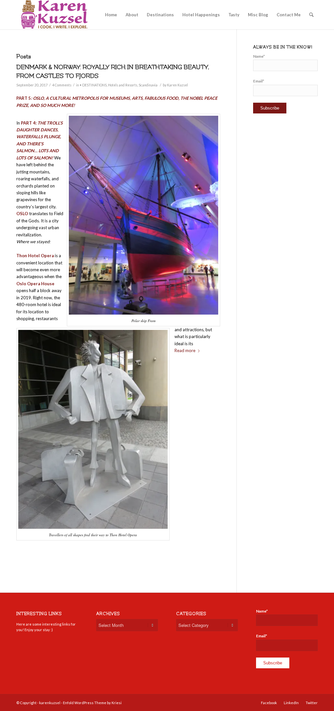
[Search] (311, 14)
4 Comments (61, 85)
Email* (258, 81)
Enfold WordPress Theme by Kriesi (92, 703)
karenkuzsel (49, 703)
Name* (259, 56)
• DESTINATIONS (93, 85)
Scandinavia (148, 85)
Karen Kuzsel (177, 85)
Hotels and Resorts (122, 85)
